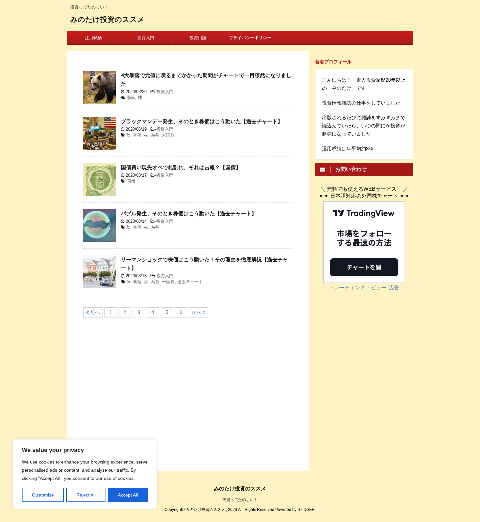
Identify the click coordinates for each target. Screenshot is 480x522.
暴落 (131, 97)
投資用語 (197, 37)
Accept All (128, 495)
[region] (85, 474)
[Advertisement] (187, 392)
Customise (43, 495)
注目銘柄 (93, 37)
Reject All (85, 495)
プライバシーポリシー (250, 37)
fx (128, 135)
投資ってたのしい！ (240, 500)
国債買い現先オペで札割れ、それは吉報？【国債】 (181, 167)
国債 (131, 181)
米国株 (168, 135)
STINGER (306, 509)
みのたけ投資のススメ (107, 19)
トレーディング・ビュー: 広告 (364, 287)
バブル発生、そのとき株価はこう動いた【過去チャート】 (189, 213)
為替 (155, 135)
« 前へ (93, 312)
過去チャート (190, 281)
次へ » (198, 312)
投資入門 (145, 37)
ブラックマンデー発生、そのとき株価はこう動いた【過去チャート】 (202, 121)
